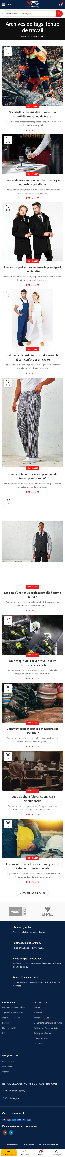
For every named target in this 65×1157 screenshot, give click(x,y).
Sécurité (5, 1022)
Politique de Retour (42, 1033)
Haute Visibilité (9, 1028)
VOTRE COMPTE (10, 1056)
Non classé (32, 106)
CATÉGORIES (8, 1002)
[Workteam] (48, 911)
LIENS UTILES (40, 1002)
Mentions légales (41, 1017)
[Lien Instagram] (5, 1132)
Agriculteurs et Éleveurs (12, 1012)
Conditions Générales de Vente (48, 1022)
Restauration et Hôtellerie (13, 1007)
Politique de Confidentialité (46, 1028)
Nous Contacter (41, 1038)
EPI (3, 1033)
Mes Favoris (7, 1071)
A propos (38, 1012)
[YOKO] (17, 911)
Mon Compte (8, 1061)
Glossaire (38, 1043)
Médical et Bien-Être (11, 1017)
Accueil (24, 36)
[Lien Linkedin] (11, 1132)
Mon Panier (7, 1066)
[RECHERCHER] (59, 13)
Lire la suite (32, 130)
